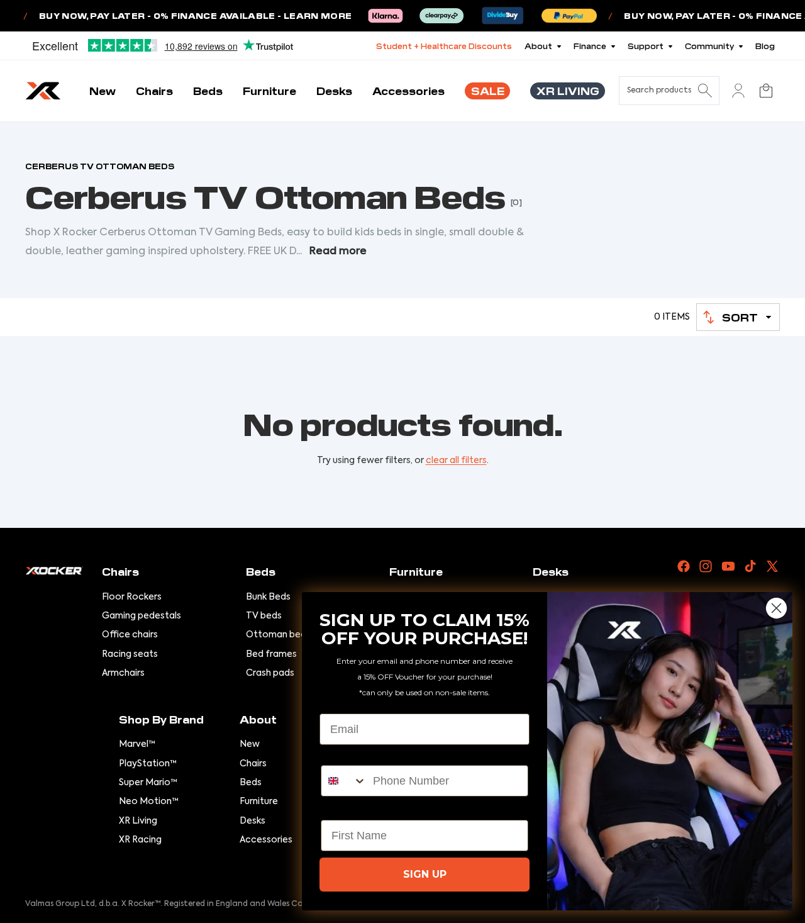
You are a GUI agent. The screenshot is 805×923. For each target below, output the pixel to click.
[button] (738, 317)
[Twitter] (772, 566)
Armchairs (123, 673)
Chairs (253, 763)
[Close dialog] (776, 608)
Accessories (266, 840)
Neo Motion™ (149, 801)
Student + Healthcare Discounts (444, 45)
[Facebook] (683, 566)
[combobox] (344, 781)
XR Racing (140, 840)
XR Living (138, 821)
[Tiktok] (750, 566)
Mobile (339, 754)
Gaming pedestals (141, 616)
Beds (251, 782)
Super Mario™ (148, 782)
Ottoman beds (278, 634)
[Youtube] (728, 566)
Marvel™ (137, 744)
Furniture (259, 801)
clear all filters (456, 460)
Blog (765, 45)
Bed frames (271, 654)
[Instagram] (705, 566)
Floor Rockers (132, 597)
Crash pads (270, 673)
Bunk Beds (268, 597)
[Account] (738, 90)
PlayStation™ (148, 763)
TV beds (264, 616)
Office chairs (130, 634)
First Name (350, 809)
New (250, 744)
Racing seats (130, 654)
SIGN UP (425, 874)
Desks (252, 821)
